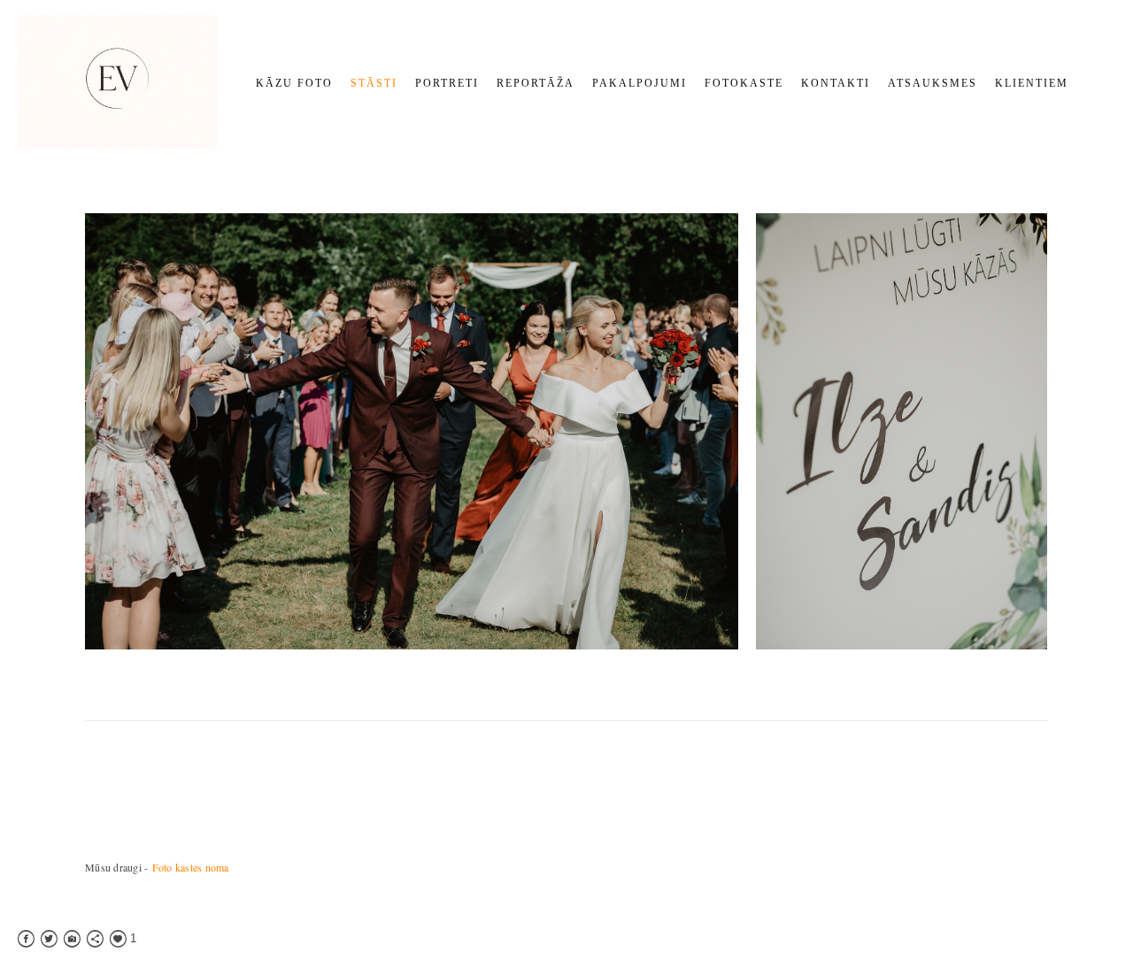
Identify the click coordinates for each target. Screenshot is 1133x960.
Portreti (447, 83)
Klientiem (1031, 83)
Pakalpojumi (639, 83)
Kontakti (835, 83)
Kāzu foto (294, 83)
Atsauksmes (932, 83)
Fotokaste (744, 83)
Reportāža (535, 83)
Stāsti (374, 83)
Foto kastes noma (190, 867)
